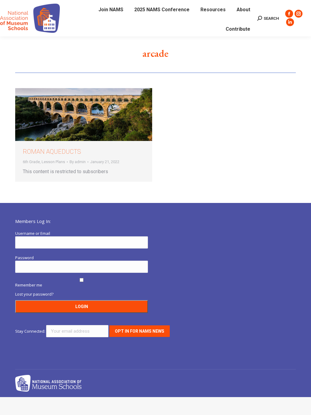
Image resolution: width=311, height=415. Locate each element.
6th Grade (31, 161)
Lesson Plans (53, 161)
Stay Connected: (30, 331)
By (78, 161)
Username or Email (32, 233)
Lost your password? (34, 294)
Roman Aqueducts (52, 151)
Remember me (28, 285)
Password (24, 257)
